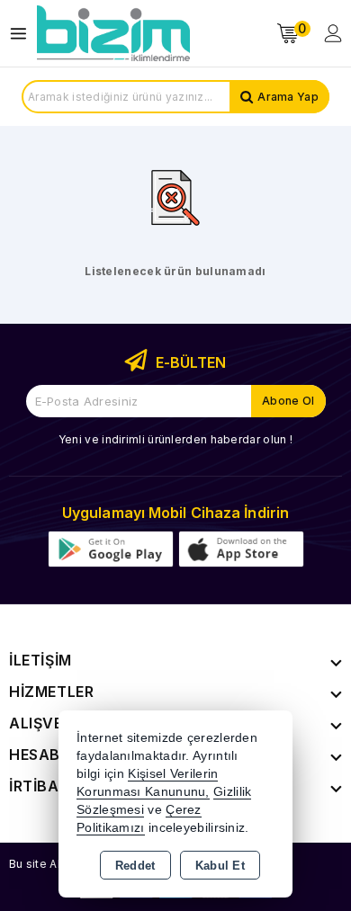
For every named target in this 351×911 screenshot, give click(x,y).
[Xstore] (113, 33)
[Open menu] (23, 33)
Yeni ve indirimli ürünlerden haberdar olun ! (175, 439)
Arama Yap (288, 96)
